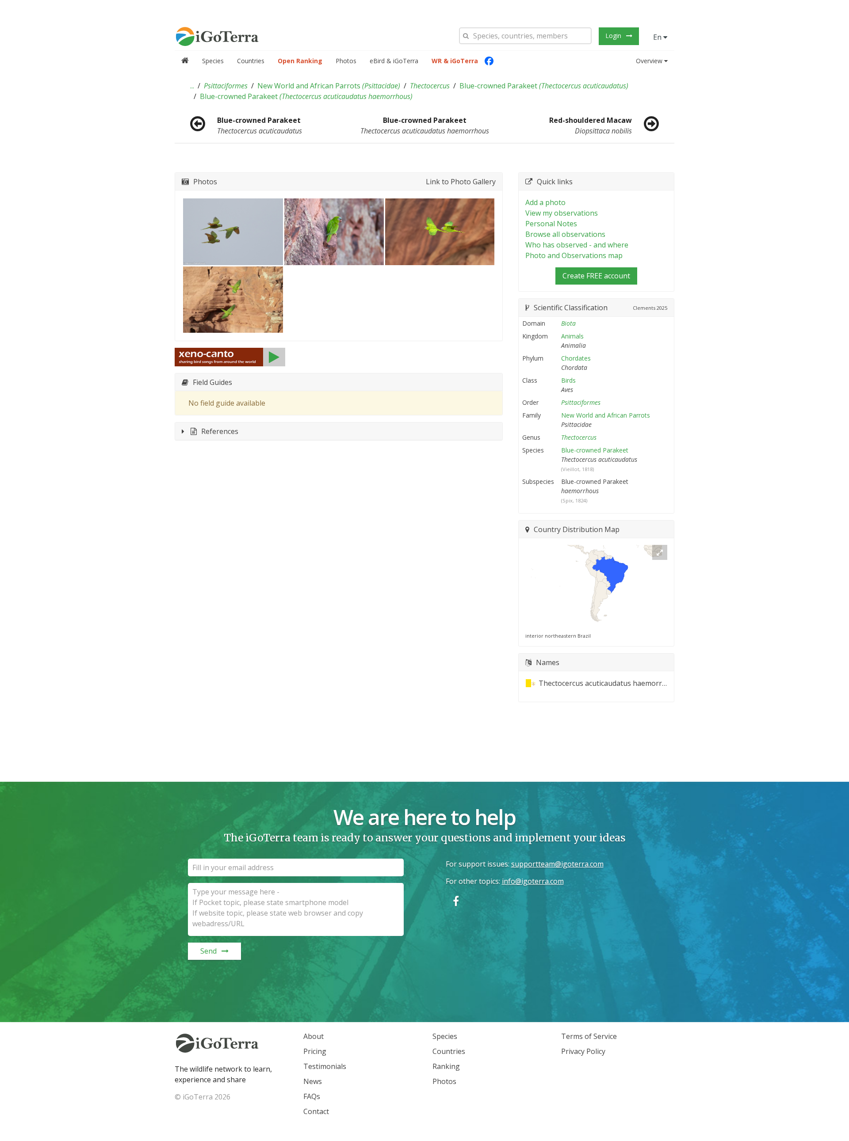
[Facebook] (489, 61)
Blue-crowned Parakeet (543, 86)
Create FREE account (596, 276)
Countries (250, 61)
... (192, 86)
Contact (316, 1111)
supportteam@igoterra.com (557, 864)
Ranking (446, 1066)
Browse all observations (565, 234)
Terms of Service (589, 1036)
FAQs (311, 1096)
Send (208, 951)
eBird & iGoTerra (394, 61)
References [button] (219, 431)
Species (213, 61)
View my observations (561, 213)
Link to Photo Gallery (461, 181)
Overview (649, 61)
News (312, 1081)
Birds (568, 380)
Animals (572, 336)
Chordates (576, 358)
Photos (346, 61)
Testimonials (324, 1066)
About (313, 1036)
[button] (192, 85)
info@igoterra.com (533, 881)
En (658, 37)
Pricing (314, 1051)
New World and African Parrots (328, 86)
